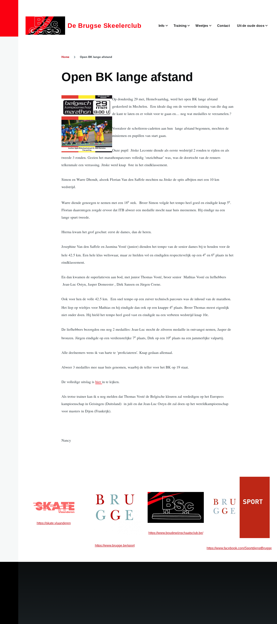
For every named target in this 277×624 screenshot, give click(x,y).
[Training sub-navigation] (191, 26)
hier (98, 381)
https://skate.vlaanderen (54, 523)
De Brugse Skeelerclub (104, 25)
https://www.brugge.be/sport (115, 545)
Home (65, 56)
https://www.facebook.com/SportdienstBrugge (239, 548)
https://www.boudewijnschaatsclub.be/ (175, 533)
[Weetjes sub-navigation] (212, 26)
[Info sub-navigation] (169, 26)
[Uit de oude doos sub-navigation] (268, 26)
